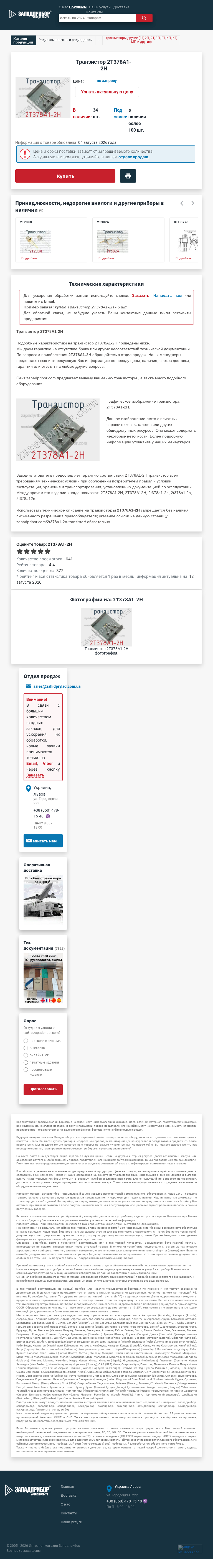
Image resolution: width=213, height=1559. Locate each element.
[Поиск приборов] (144, 18)
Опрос (30, 1020)
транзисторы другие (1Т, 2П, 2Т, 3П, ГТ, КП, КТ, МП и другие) (141, 40)
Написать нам (43, 841)
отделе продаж (133, 156)
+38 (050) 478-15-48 (124, 1501)
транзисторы (125, 378)
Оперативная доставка (37, 867)
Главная (67, 1486)
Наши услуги (100, 6)
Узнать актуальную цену (107, 91)
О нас (63, 6)
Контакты (94, 11)
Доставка (121, 6)
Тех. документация (44, 945)
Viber (48, 763)
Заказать (35, 775)
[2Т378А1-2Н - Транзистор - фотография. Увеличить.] (58, 429)
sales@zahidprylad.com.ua (57, 686)
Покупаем (78, 6)
